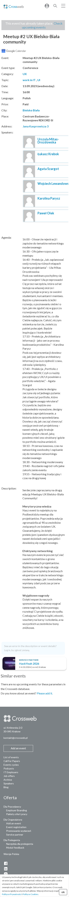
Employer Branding (16, 810)
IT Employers (11, 772)
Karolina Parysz (49, 198)
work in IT (29, 80)
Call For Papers (12, 760)
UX (25, 74)
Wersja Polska (11, 853)
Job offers (9, 775)
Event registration (16, 827)
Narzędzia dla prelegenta (19, 843)
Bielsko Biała (31, 110)
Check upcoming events (42, 25)
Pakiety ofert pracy (16, 814)
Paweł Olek (46, 213)
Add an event (13, 823)
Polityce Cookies (30, 894)
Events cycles (11, 764)
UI (38, 80)
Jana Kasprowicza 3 (35, 126)
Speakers (9, 783)
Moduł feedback (15, 847)
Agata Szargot (48, 169)
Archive (8, 779)
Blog (6, 787)
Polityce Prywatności (11, 894)
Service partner (14, 834)
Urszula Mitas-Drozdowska (48, 140)
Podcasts (9, 768)
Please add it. (45, 693)
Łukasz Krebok (48, 154)
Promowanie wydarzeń (18, 830)
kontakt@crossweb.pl (16, 737)
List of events (11, 757)
